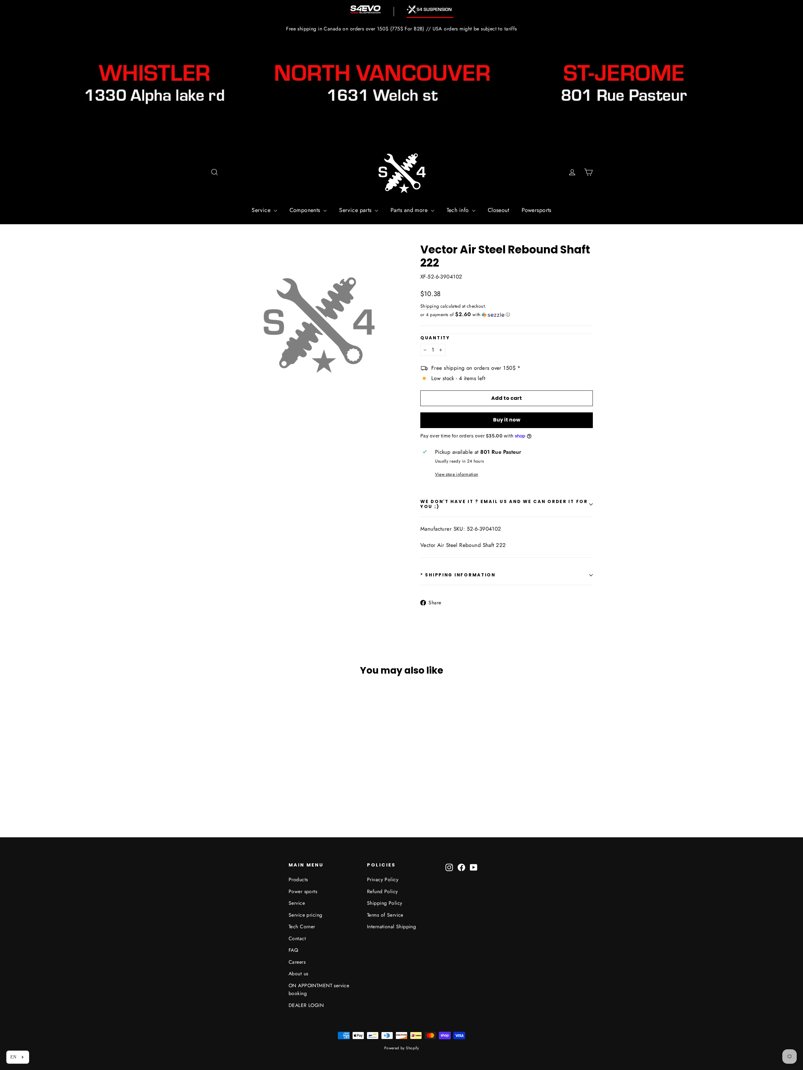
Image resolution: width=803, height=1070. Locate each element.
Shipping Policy (384, 903)
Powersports (536, 210)
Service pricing (305, 915)
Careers (297, 962)
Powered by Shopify (401, 1048)
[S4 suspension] (430, 9)
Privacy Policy (382, 879)
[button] (506, 314)
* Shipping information (458, 575)
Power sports (303, 891)
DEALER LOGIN (306, 1005)
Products (298, 879)
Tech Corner (302, 926)
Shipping (429, 306)
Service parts (356, 210)
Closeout (498, 210)
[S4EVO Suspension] (365, 9)
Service (262, 210)
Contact (297, 938)
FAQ (293, 950)
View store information (456, 474)
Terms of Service (385, 915)
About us (298, 973)
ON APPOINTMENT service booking (319, 989)
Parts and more (410, 210)
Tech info (459, 210)
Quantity (435, 338)
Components (306, 210)
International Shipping (391, 926)
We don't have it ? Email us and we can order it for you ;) (504, 504)
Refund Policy (382, 891)
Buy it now (506, 419)
